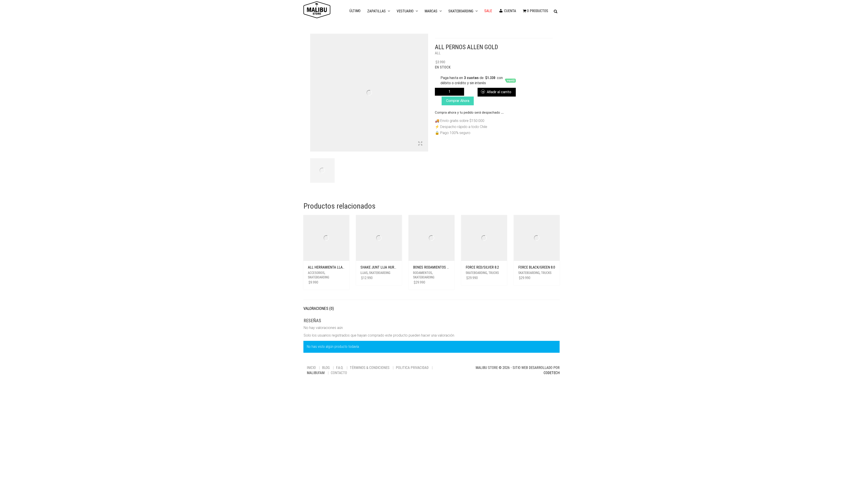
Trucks (493, 273)
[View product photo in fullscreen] (420, 144)
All (437, 53)
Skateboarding (460, 11)
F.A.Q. (339, 368)
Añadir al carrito (499, 92)
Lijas (364, 273)
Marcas (431, 11)
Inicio (311, 368)
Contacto (339, 373)
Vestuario (405, 11)
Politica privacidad (412, 368)
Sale (488, 11)
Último (354, 11)
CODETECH (552, 373)
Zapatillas (376, 11)
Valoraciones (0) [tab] (318, 308)
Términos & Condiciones (369, 368)
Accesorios (316, 273)
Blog (326, 368)
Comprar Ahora (457, 101)
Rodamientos (422, 273)
